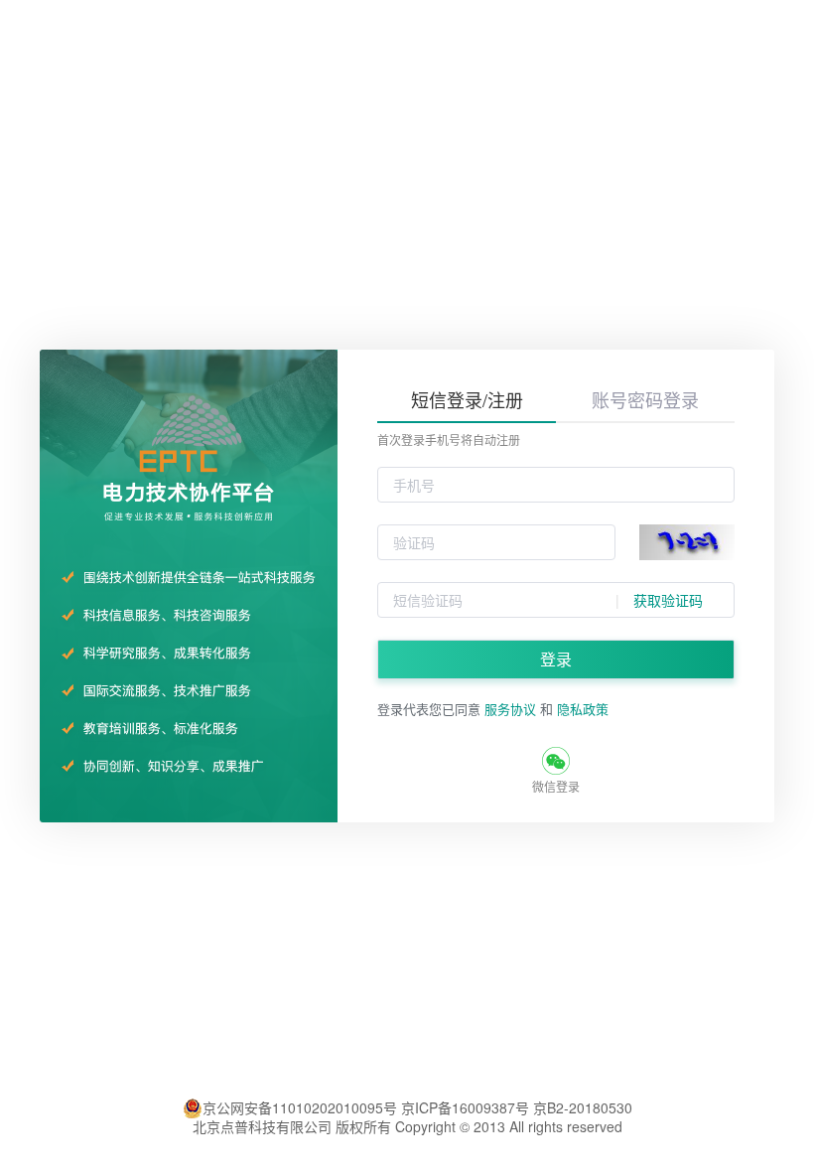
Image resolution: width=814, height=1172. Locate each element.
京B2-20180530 (580, 1107)
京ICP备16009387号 (465, 1107)
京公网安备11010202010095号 (302, 1108)
